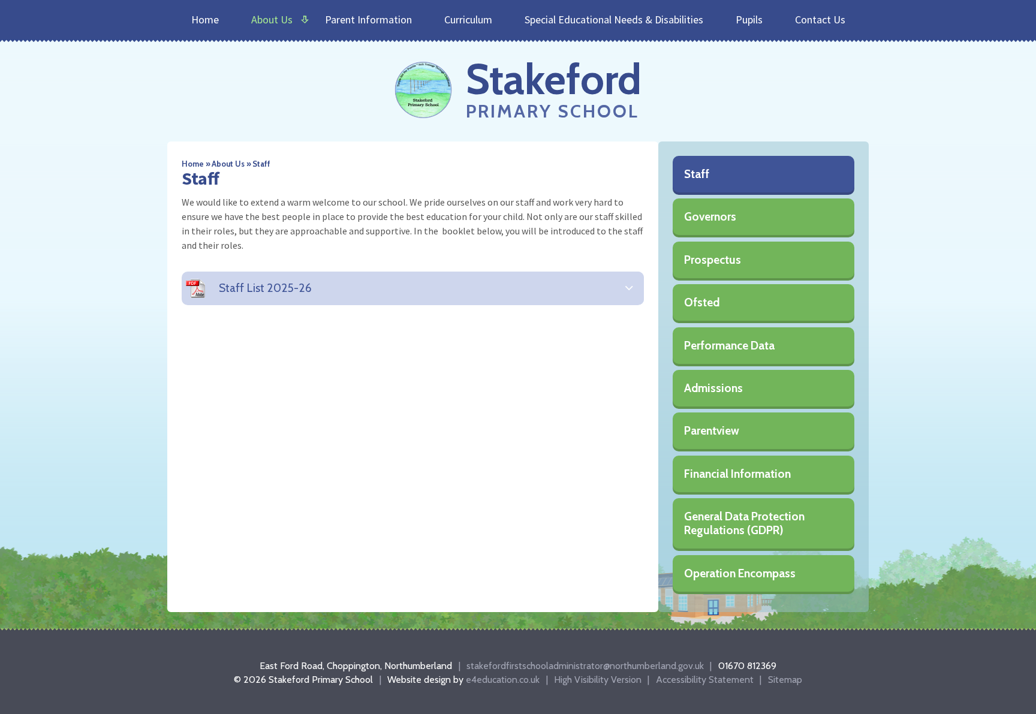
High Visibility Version (598, 679)
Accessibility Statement (705, 679)
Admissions (713, 388)
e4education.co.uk (503, 679)
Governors (710, 217)
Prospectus (712, 260)
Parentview (711, 431)
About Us (228, 163)
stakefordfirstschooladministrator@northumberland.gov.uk (585, 665)
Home (193, 163)
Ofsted (701, 302)
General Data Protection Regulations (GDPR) (744, 523)
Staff (261, 163)
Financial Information (737, 474)
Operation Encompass (740, 573)
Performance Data (729, 346)
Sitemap (785, 679)
